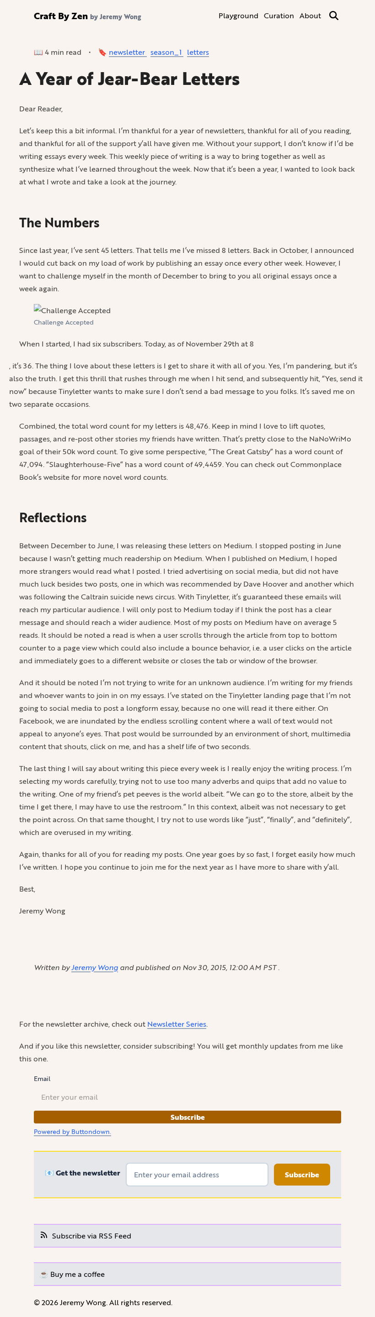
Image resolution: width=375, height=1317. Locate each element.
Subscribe (188, 1117)
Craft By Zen (61, 15)
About (310, 15)
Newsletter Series (176, 1023)
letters (198, 52)
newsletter (128, 52)
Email (42, 1078)
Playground (238, 15)
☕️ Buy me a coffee (72, 1274)
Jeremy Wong (94, 967)
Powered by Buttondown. (72, 1131)
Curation (279, 15)
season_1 (166, 52)
